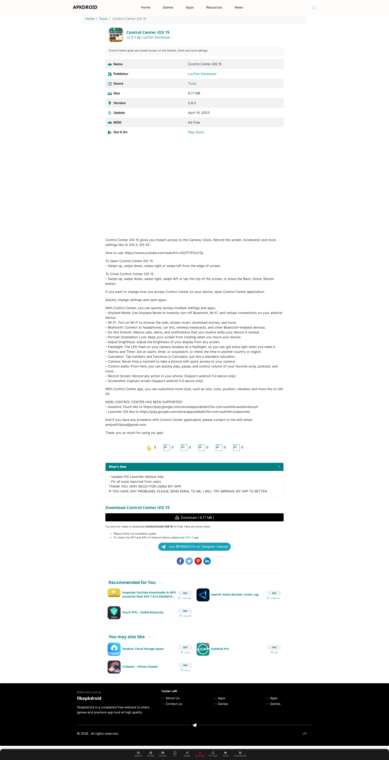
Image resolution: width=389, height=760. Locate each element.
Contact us (174, 704)
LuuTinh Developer (156, 37)
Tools (103, 19)
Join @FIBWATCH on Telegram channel (197, 546)
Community (240, 755)
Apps (190, 7)
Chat (225, 755)
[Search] (314, 7)
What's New (117, 467)
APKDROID (85, 7)
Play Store (196, 132)
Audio (187, 755)
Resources (214, 7)
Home (145, 7)
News (239, 7)
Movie (138, 755)
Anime (150, 755)
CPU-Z (189, 537)
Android (200, 755)
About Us (173, 698)
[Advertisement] (194, 184)
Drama (163, 755)
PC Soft (213, 755)
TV (174, 755)
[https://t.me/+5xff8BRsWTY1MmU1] (194, 725)
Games (168, 7)
